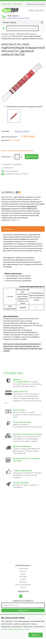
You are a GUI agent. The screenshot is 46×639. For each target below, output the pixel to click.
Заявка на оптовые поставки (16, 174)
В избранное (9, 167)
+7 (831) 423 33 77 (36, 10)
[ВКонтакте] (17, 192)
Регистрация (40, 4)
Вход (31, 4)
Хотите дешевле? (12, 171)
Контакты (17, 4)
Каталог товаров (9, 22)
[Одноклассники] (19, 192)
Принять (35, 635)
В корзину (33, 157)
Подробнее (14, 220)
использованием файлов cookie (16, 629)
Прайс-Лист (6, 4)
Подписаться (23, 610)
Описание (7, 229)
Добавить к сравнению (13, 164)
